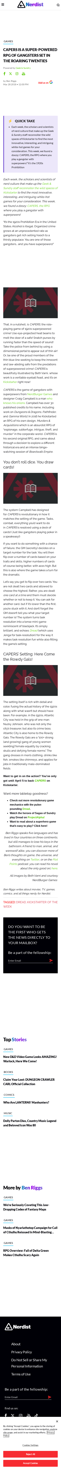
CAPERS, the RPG (38, 206)
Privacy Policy (21, 1352)
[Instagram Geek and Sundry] (17, 74)
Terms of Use (21, 1374)
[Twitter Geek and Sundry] (10, 74)
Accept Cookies (30, 1463)
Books (8, 1071)
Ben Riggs (11, 81)
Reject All (30, 1454)
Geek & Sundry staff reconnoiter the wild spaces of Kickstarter (30, 188)
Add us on (42, 83)
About (15, 1344)
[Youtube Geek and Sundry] (23, 74)
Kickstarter (10, 382)
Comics (9, 1094)
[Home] (18, 1329)
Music (8, 1113)
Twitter (34, 859)
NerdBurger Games (39, 394)
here (54, 868)
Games (8, 41)
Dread (33, 630)
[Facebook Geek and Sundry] (4, 74)
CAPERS (40, 780)
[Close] (57, 1421)
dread (21, 902)
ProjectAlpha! (36, 817)
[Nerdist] (30, 5)
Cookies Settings (30, 1445)
